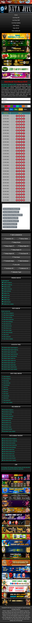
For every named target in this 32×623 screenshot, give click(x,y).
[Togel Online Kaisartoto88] (16, 536)
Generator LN (9, 238)
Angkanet (15, 615)
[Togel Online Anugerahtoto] (16, 569)
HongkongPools (8, 617)
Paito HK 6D (16, 28)
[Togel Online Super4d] (16, 49)
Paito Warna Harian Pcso (8, 449)
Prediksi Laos (6, 297)
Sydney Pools (21, 615)
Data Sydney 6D (6, 400)
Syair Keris (21, 469)
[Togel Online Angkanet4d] (16, 582)
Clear (3, 106)
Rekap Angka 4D (9, 253)
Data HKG (5, 469)
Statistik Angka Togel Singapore (10, 347)
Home (16, 15)
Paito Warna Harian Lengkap (9, 460)
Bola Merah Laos (7, 424)
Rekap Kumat (16, 242)
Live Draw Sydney (16, 23)
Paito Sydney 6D (16, 30)
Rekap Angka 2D (16, 250)
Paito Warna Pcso (7, 323)
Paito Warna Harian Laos (8, 453)
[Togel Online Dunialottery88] (16, 562)
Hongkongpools (5, 280)
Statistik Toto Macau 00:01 (10, 224)
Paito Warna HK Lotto (18, 619)
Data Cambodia (6, 383)
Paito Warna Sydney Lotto (18, 617)
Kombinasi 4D (9, 268)
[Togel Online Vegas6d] (16, 503)
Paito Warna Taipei (7, 330)
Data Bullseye (6, 385)
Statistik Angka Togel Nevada (10, 367)
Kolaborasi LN (24, 268)
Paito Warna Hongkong (8, 315)
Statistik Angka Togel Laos (9, 362)
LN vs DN (16, 264)
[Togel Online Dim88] (16, 42)
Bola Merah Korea (7, 422)
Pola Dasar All (24, 253)
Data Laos (5, 391)
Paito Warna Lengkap (8, 338)
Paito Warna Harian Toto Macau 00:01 (12, 215)
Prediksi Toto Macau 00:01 (9, 227)
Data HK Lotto (10, 619)
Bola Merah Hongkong (8, 411)
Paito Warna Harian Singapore (10, 438)
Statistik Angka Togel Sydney (9, 352)
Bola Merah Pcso (7, 420)
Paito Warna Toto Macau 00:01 (10, 212)
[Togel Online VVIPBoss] (16, 36)
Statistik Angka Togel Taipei (9, 364)
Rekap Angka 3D (24, 246)
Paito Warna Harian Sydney (9, 443)
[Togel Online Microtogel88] (16, 477)
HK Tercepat (4, 467)
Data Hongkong (6, 378)
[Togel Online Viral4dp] (16, 75)
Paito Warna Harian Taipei (9, 455)
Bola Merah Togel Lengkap (9, 431)
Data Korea (5, 389)
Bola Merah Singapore (8, 409)
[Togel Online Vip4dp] (16, 556)
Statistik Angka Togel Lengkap (10, 369)
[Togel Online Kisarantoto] (16, 62)
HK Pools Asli (19, 620)
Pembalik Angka (9, 261)
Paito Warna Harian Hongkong (10, 440)
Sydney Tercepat (17, 467)
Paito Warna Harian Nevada (9, 458)
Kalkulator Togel (16, 272)
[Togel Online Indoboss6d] (16, 484)
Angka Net (9, 610)
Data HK (21, 612)
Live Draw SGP (16, 20)
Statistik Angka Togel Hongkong (10, 349)
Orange (21, 109)
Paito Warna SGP (15, 612)
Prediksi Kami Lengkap (8, 304)
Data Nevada (6, 395)
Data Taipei (5, 393)
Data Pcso (5, 387)
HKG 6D (23, 467)
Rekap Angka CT (9, 246)
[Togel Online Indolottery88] (16, 576)
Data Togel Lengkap (7, 402)
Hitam (25, 109)
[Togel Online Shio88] (16, 595)
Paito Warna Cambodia (8, 319)
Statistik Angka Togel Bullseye (10, 356)
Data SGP (25, 612)
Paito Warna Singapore (8, 313)
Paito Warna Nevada (7, 332)
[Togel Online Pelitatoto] (16, 69)
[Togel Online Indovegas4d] (16, 602)
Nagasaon (21, 610)
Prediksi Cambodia (7, 289)
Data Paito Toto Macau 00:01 (10, 218)
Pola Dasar (17, 257)
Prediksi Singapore (7, 282)
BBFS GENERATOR (16, 235)
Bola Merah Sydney (7, 414)
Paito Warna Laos (7, 328)
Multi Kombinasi (23, 261)
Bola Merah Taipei (7, 427)
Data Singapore (6, 376)
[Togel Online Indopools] (16, 589)
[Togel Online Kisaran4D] (16, 56)
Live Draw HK (16, 17)
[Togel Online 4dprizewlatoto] (16, 530)
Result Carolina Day (5, 311)
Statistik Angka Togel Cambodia (10, 354)
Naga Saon (26, 610)
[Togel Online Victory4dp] (16, 490)
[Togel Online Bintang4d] (16, 516)
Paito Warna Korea (7, 326)
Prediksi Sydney (6, 286)
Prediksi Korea (6, 295)
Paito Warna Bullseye (8, 321)
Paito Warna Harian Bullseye (9, 447)
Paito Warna (16, 25)
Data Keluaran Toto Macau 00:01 (11, 209)
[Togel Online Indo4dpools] (16, 543)
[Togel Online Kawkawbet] (16, 497)
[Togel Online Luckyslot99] (16, 549)
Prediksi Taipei (6, 299)
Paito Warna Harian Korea (9, 451)
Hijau (16, 109)
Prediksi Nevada (7, 301)
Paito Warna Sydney (7, 317)
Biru (11, 109)
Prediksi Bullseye (7, 291)
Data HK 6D (5, 398)
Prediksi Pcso (6, 293)
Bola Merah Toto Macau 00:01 (16, 82)
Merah (6, 109)
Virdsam (4, 610)
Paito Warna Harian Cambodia (10, 445)
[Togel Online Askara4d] (16, 510)
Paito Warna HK (15, 610)
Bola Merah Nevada (7, 429)
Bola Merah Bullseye (7, 418)
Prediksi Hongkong (7, 284)
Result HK (16, 469)
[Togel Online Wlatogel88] (16, 523)
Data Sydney (6, 380)
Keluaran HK (10, 469)
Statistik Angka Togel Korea (9, 360)
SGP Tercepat (10, 467)
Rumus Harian (24, 238)
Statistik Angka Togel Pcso (9, 358)
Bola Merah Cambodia (8, 416)
